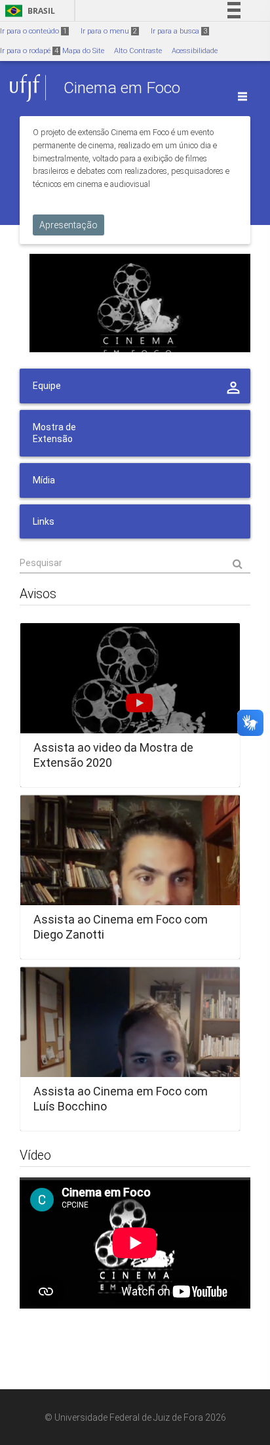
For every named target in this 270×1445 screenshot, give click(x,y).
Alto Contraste (138, 51)
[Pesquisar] (135, 562)
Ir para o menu (109, 31)
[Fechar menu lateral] (242, 96)
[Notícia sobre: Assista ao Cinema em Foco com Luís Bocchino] (130, 1049)
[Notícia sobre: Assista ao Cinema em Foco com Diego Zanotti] (130, 877)
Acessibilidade (195, 51)
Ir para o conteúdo (33, 31)
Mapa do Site (83, 51)
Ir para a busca (179, 31)
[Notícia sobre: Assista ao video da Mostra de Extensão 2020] (130, 705)
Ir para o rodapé (29, 51)
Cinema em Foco (122, 87)
